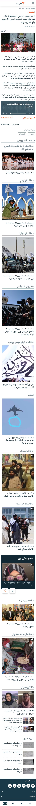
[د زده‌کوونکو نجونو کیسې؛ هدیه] (28, 762)
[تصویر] (22, 803)
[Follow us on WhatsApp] (14, 786)
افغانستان (31, 12)
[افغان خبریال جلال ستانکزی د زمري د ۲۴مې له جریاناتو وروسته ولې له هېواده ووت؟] (28, 729)
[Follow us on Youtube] (24, 786)
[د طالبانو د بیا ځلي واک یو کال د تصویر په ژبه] (18, 612)
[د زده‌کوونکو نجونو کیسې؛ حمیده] (28, 754)
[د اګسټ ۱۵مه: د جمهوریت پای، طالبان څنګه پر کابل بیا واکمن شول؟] (18, 472)
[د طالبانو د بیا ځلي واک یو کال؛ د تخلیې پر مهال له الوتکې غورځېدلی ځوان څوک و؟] (18, 416)
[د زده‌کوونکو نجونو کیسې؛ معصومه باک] (28, 745)
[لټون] (30, 803)
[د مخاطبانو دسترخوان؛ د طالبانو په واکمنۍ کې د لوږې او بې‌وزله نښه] (18, 656)
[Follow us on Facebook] (33, 786)
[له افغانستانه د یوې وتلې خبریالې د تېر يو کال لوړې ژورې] (18, 699)
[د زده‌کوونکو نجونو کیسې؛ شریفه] (28, 771)
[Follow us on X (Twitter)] (28, 786)
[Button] (4, 31)
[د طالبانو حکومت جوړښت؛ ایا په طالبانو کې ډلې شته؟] (18, 525)
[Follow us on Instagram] (19, 786)
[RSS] (10, 786)
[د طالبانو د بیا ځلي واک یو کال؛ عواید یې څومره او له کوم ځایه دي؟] (18, 255)
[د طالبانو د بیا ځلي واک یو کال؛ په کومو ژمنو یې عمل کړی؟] (18, 202)
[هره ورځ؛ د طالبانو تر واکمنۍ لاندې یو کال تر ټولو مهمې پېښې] (18, 363)
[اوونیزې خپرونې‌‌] (13, 803)
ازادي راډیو (28, 107)
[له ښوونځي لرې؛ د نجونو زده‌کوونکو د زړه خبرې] (18, 572)
